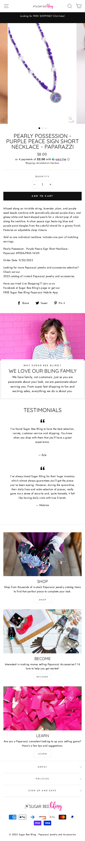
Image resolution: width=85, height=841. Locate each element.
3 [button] (46, 129)
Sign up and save (42, 790)
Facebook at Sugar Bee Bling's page (25, 288)
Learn (42, 753)
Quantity (42, 176)
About (42, 766)
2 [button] (43, 129)
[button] (42, 159)
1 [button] (40, 128)
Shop (42, 599)
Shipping (30, 163)
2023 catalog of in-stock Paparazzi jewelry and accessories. (39, 276)
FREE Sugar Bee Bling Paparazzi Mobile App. (30, 292)
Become (42, 676)
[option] (42, 16)
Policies (42, 778)
